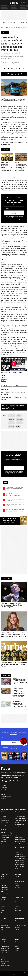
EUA (16, 942)
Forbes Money (14, 405)
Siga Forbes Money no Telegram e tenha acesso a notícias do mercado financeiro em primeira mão (14, 387)
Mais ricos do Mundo (7, 809)
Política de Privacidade (9, 217)
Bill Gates (3, 829)
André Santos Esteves (20, 826)
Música (17, 908)
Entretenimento (19, 897)
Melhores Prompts (5, 837)
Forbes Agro (9, 27)
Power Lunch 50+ (5, 946)
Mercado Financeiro (6, 880)
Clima (16, 920)
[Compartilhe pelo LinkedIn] (12, 68)
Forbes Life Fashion (5, 948)
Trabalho (17, 885)
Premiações (18, 910)
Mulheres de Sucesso (20, 864)
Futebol (3, 906)
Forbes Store (4, 787)
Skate (2, 910)
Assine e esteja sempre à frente (9, 777)
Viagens (3, 923)
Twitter (3, 377)
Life (14, 22)
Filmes (16, 902)
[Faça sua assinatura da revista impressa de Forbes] (4, 756)
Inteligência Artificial (6, 835)
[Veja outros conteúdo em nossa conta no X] (6, 780)
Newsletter (3, 798)
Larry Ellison (4, 818)
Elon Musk (3, 812)
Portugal (3, 920)
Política (17, 939)
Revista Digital (4, 789)
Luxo (2, 929)
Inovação (3, 839)
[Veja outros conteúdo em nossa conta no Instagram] (9, 780)
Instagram (4, 379)
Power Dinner (4, 942)
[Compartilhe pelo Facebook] (8, 68)
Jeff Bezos (3, 816)
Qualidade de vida (5, 927)
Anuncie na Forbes (5, 792)
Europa (17, 950)
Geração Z (17, 879)
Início (2, 27)
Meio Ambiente (19, 918)
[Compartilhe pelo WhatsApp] (15, 68)
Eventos (17, 906)
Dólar (2, 891)
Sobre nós (3, 785)
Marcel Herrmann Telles (21, 818)
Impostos (3, 885)
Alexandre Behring (19, 824)
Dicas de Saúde (19, 887)
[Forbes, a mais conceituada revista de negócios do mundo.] (14, 768)
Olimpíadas (4, 912)
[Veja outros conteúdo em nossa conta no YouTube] (13, 780)
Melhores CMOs (19, 854)
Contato (3, 794)
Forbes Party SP (5, 955)
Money (22, 22)
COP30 (17, 929)
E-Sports (3, 902)
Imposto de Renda (5, 894)
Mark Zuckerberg (5, 814)
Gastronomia (4, 925)
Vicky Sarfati (18, 814)
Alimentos (17, 927)
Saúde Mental (18, 876)
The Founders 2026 (19, 866)
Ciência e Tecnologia (7, 833)
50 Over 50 (17, 843)
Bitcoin (2, 878)
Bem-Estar (18, 874)
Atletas (3, 915)
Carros (2, 936)
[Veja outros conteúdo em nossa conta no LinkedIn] (17, 780)
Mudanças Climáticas (20, 925)
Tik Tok (2, 843)
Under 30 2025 (18, 871)
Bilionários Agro (19, 837)
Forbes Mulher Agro (6, 965)
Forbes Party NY (5, 950)
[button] (15, 74)
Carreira (9, 22)
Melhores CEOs (19, 850)
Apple (2, 846)
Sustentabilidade (19, 923)
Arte (2, 931)
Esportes (3, 897)
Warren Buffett (4, 822)
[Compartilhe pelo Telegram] (19, 68)
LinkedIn (3, 383)
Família (16, 883)
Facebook (4, 375)
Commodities (4, 887)
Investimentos (4, 883)
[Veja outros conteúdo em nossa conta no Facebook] (2, 780)
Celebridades (18, 904)
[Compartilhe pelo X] (4, 68)
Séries (16, 899)
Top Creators (18, 868)
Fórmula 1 (3, 904)
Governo (17, 948)
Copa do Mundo (5, 899)
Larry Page (3, 825)
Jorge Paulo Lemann (20, 816)
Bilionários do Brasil (20, 839)
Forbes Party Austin (6, 952)
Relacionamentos (19, 881)
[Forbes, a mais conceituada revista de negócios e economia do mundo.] (14, 2)
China (16, 946)
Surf (2, 908)
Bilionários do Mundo (20, 841)
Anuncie (23, 3)
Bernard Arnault (5, 820)
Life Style (4, 918)
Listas (17, 22)
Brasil (16, 944)
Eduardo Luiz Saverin (20, 812)
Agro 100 (17, 835)
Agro (4, 22)
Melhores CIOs (18, 852)
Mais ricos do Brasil (20, 809)
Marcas (3, 934)
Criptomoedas (4, 889)
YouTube (3, 381)
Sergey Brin (3, 827)
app (7, 392)
